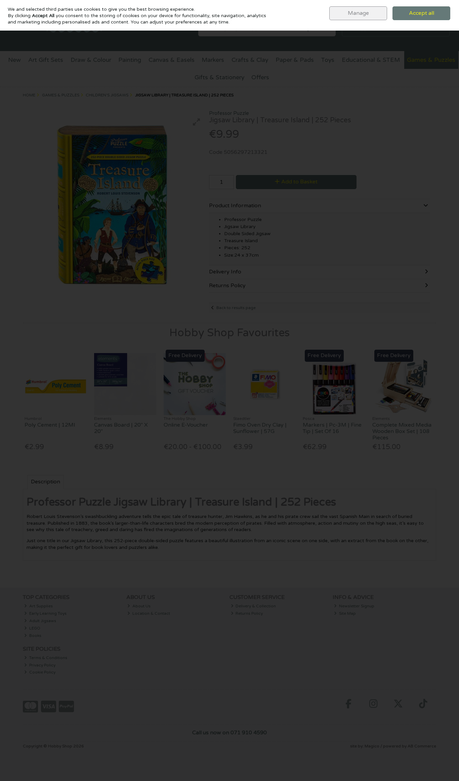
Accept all (421, 13)
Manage (358, 13)
